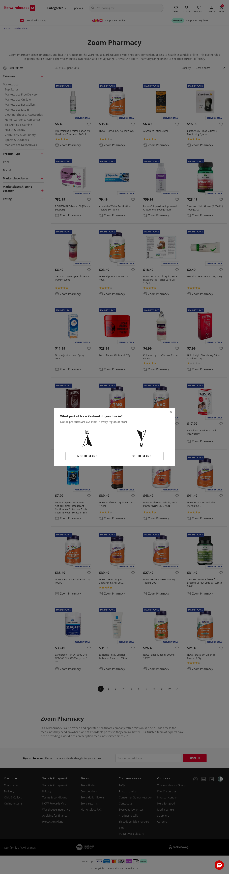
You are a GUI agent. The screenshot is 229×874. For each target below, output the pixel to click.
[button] (219, 865)
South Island (142, 456)
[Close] (171, 412)
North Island (87, 456)
